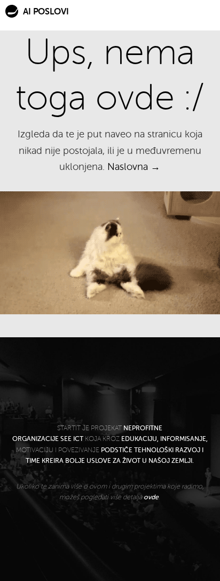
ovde (151, 497)
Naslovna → (133, 166)
